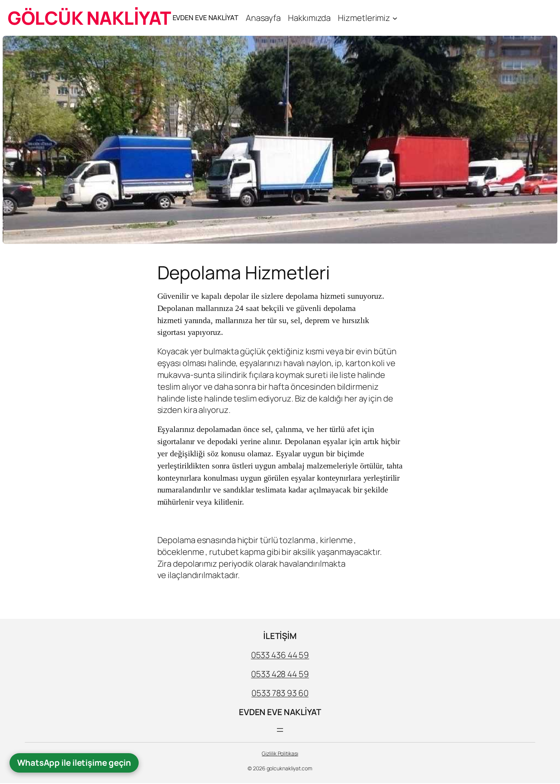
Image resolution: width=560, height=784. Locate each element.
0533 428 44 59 (280, 674)
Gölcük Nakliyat (89, 17)
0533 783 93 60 (280, 693)
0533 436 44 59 (280, 655)
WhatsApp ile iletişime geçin (74, 762)
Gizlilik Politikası (280, 753)
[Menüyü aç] (280, 730)
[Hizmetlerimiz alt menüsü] (394, 17)
